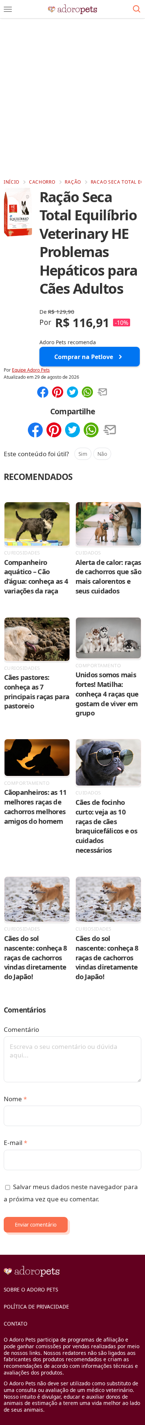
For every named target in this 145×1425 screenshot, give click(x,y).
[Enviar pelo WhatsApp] (87, 392)
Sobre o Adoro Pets (31, 1289)
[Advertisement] (72, 98)
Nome (15, 1099)
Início (11, 182)
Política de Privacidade (36, 1306)
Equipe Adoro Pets (31, 370)
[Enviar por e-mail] (102, 392)
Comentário (21, 1029)
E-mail (15, 1142)
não (102, 453)
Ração (73, 182)
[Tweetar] (72, 392)
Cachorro (42, 182)
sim (82, 453)
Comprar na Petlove (83, 357)
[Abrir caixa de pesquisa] (136, 9)
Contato (16, 1323)
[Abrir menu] (8, 9)
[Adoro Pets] (72, 9)
